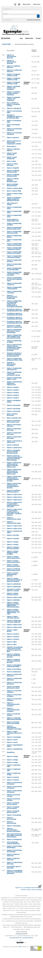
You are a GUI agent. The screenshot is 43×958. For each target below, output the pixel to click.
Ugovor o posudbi (13, 535)
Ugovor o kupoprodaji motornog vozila (14, 232)
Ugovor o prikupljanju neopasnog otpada (14, 665)
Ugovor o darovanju (13, 405)
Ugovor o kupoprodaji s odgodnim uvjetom (14, 248)
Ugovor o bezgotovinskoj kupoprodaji (12, 297)
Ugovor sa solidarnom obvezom (14, 70)
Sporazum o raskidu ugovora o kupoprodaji (14, 326)
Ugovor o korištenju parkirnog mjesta (13, 491)
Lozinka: (5, 13)
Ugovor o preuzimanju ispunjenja (14, 129)
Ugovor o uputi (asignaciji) (12, 153)
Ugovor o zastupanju (14, 737)
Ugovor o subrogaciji (14, 108)
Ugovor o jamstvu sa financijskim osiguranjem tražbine (14, 142)
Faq (21, 38)
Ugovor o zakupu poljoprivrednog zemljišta (12, 552)
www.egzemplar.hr (28, 937)
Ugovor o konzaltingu (14, 815)
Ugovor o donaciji (13, 445)
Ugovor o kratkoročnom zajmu (14, 518)
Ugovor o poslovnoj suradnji (13, 795)
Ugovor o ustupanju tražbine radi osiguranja (13, 99)
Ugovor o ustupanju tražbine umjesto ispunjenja (13, 93)
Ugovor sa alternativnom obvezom (11, 56)
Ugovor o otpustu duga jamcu (14, 194)
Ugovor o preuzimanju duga (14, 111)
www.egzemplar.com (16, 937)
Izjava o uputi (11, 161)
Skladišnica (11, 752)
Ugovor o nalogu (12, 756)
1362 (19, 946)
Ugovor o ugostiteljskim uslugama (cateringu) (14, 727)
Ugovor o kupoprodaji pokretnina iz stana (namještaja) (14, 331)
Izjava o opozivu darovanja (12, 414)
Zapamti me (8, 19)
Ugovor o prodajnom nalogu (14, 401)
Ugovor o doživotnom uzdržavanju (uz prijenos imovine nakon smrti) (14, 465)
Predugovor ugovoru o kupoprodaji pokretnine (14, 310)
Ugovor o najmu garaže (12, 630)
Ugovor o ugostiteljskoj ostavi (14, 745)
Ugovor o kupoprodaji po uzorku (14, 264)
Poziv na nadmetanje (14, 672)
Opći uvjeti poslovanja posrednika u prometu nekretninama (14, 835)
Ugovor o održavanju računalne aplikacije (14, 621)
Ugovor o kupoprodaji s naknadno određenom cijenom (14, 373)
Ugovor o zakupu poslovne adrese (12, 594)
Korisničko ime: (7, 9)
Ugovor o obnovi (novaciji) (12, 164)
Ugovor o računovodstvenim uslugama (13, 704)
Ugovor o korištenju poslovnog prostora (13, 569)
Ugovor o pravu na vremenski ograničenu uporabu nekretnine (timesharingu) (14, 458)
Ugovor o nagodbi (13, 168)
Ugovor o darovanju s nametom (14, 425)
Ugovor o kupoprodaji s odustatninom (14, 288)
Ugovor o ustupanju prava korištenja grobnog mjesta (13, 451)
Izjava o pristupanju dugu (13, 125)
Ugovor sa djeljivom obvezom (13, 66)
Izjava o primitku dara (14, 418)
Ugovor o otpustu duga (14, 188)
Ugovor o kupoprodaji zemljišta (14, 224)
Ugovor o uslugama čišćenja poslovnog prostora (13, 655)
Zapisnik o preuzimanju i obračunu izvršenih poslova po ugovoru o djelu (14, 649)
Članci (38, 38)
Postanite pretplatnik (33, 20)
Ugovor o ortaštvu (13, 634)
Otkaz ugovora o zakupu (12, 203)
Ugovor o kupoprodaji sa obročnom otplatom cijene (14, 279)
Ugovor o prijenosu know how (13, 855)
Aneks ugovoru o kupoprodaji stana (13, 220)
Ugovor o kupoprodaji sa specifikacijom (14, 268)
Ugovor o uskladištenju (14, 749)
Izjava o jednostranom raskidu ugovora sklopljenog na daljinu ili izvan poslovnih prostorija (14, 347)
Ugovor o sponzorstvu (14, 447)
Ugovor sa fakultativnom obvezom (11, 62)
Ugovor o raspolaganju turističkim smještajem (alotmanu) (14, 872)
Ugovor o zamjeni (13, 387)
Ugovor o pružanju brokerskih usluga (13, 722)
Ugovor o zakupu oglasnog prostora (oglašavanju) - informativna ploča (13, 605)
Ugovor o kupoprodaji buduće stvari (14, 378)
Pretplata (29, 38)
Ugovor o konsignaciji (14, 839)
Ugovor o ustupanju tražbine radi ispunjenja (13, 88)
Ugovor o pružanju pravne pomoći (13, 803)
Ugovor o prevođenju (14, 669)
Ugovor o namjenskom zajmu (14, 531)
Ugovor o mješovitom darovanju (14, 437)
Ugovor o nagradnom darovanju (14, 429)
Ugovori (6, 44)
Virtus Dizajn (1, 949)
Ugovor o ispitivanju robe (13, 765)
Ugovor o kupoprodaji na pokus (14, 260)
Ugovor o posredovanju (11, 818)
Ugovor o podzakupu (14, 584)
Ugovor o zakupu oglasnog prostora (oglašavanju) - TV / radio (13, 612)
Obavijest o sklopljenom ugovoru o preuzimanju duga (14, 116)
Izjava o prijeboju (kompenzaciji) (12, 184)
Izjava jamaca (11, 146)
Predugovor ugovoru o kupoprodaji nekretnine (14, 314)
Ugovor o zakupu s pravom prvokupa (13, 547)
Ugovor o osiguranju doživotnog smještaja (14, 718)
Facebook (15, 4)
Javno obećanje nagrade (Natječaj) (13, 842)
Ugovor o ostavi (12, 740)
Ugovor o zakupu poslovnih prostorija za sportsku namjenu (14, 580)
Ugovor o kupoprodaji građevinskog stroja (14, 228)
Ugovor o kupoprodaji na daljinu (14, 341)
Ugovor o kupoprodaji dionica (14, 236)
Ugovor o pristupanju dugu (14, 121)
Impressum (36, 4)
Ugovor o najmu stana (14, 624)
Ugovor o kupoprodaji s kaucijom (14, 292)
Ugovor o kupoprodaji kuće (14, 240)
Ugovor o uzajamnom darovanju (14, 433)
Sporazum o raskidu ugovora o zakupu (13, 589)
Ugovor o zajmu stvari (14, 526)
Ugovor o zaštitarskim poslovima (14, 675)
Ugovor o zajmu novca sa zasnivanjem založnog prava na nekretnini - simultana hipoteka (14, 512)
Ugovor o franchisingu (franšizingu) (14, 846)
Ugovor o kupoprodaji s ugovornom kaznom (14, 244)
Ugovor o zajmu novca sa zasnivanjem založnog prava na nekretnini (14, 505)
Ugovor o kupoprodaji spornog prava (14, 368)
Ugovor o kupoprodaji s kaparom (14, 284)
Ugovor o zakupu (12, 542)
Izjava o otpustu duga (14, 191)
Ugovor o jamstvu (13, 137)
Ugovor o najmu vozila (14, 597)
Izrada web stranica (1, 948)
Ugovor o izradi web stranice (13, 714)
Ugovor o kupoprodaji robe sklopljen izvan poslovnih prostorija (14, 336)
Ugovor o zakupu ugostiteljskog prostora (12, 574)
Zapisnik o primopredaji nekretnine (11, 364)
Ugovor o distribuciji (13, 826)
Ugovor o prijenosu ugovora (13, 149)
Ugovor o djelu (12, 642)
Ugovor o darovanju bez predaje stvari (13, 421)
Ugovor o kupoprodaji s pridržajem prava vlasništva (14, 273)
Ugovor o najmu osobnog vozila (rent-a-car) (14, 733)
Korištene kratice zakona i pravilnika (31, 889)
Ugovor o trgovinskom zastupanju (14, 783)
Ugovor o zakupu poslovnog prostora (13, 557)
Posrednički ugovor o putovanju (14, 867)
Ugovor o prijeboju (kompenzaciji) (13, 171)
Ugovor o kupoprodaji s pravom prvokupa (14, 256)
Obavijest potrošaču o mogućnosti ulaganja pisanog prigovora (14, 354)
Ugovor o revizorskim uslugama (14, 691)
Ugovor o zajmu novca (14, 494)
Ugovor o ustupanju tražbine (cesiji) (13, 74)
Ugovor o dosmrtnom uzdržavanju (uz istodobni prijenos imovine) (14, 479)
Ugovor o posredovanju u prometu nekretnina (13, 830)
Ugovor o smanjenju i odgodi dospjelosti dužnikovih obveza (14, 199)
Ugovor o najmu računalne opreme (13, 617)
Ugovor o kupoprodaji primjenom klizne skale (14, 359)
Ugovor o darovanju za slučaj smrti (14, 441)
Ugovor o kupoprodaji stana (14, 207)
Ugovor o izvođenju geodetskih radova (13, 687)
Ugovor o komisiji (13, 777)
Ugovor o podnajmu (13, 600)
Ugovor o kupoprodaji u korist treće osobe (14, 252)
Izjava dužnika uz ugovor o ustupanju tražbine (13, 104)
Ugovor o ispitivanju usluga (13, 773)
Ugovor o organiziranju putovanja (14, 863)
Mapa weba (26, 4)
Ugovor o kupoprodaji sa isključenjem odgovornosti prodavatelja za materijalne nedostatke (14, 304)
